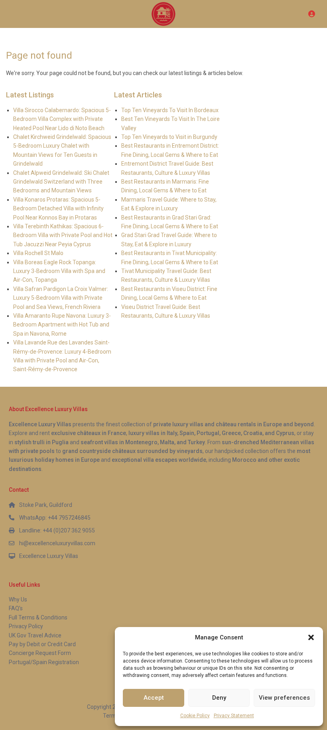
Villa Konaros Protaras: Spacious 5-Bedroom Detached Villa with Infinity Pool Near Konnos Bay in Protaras (58, 208)
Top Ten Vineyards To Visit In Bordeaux (170, 110)
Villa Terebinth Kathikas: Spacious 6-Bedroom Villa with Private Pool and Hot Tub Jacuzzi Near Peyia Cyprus (62, 235)
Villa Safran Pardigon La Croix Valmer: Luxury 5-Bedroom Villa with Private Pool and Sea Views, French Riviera (60, 298)
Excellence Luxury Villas (48, 556)
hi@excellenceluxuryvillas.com (57, 543)
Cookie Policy (195, 715)
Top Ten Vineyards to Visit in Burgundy (169, 137)
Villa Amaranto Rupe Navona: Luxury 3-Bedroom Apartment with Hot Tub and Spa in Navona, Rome (62, 325)
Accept (154, 697)
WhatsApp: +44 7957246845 (55, 517)
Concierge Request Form (40, 653)
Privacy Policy (26, 626)
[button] (311, 637)
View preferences (284, 697)
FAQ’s (16, 608)
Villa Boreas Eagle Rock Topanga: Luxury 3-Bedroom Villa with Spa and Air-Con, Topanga (59, 271)
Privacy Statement (234, 715)
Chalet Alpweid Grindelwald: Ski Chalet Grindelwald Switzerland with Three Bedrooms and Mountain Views (61, 182)
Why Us (18, 599)
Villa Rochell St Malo (38, 253)
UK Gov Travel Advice (35, 635)
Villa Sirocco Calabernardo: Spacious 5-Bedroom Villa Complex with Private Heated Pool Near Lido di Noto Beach (62, 119)
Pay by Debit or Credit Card (42, 644)
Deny (219, 697)
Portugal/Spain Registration (44, 662)
